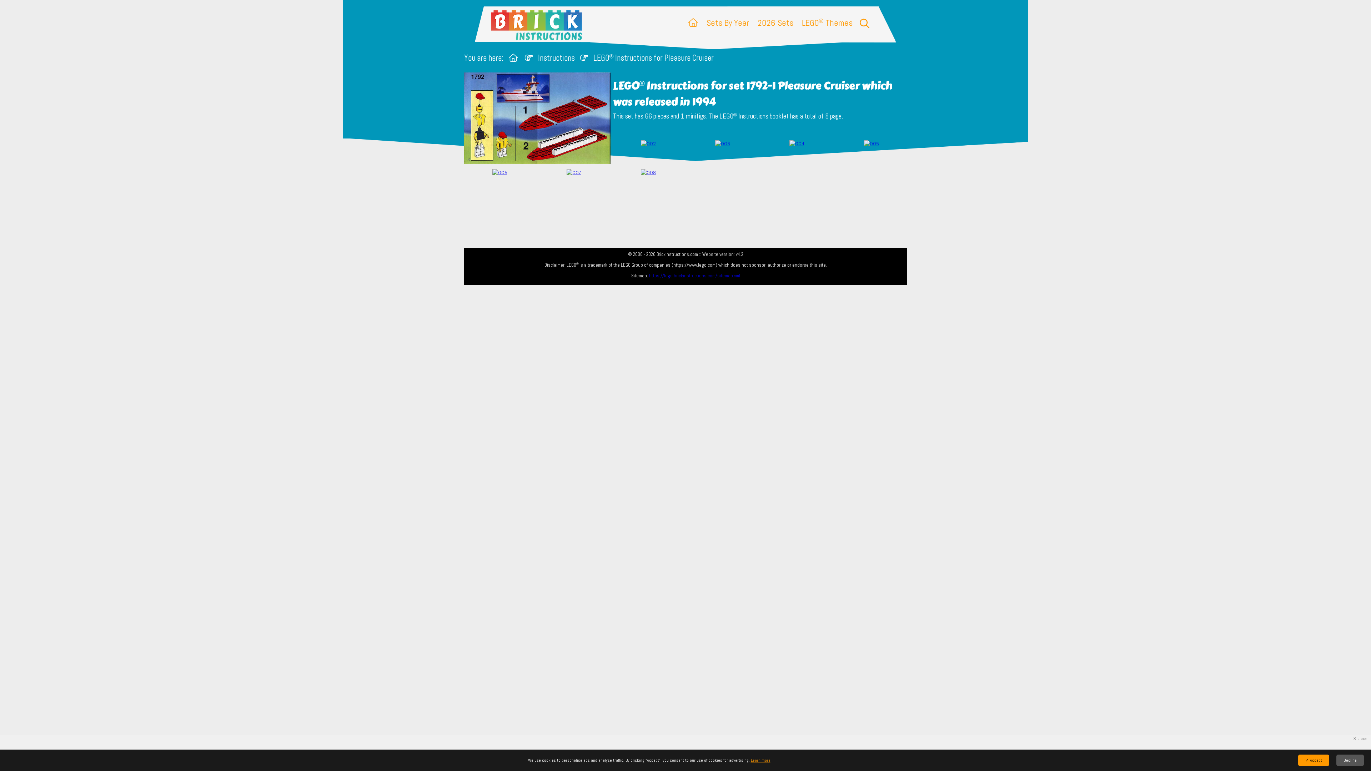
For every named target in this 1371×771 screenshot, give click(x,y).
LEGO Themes (827, 22)
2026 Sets (775, 22)
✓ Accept (1313, 760)
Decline (1350, 760)
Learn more (760, 760)
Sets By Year (728, 22)
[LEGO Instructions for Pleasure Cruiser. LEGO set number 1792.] (648, 153)
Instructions (556, 58)
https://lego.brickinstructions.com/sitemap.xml (694, 276)
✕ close (1360, 739)
